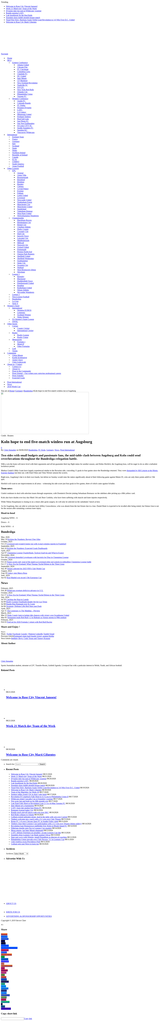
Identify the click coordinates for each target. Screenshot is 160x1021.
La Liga (15, 301)
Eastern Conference (20, 63)
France (15, 139)
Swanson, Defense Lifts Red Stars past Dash (24, 606)
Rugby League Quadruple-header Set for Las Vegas (26, 602)
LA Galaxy (21, 112)
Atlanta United (23, 65)
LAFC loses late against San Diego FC (26, 808)
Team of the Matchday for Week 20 (25, 792)
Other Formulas (23, 346)
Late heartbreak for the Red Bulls (19, 15)
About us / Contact (14, 364)
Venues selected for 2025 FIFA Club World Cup (26, 569)
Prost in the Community (21, 371)
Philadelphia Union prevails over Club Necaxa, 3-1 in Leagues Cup (37, 839)
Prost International (14, 382)
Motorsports (17, 339)
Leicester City (22, 238)
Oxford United (23, 247)
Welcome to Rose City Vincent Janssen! (22, 6)
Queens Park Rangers (25, 254)
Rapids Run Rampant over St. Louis (20, 604)
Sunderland (21, 209)
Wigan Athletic (23, 290)
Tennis (15, 351)
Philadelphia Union (24, 94)
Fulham (20, 193)
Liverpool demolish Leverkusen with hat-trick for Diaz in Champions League (38, 557)
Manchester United (24, 207)
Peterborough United (25, 283)
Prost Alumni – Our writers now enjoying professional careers (36, 373)
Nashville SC (22, 85)
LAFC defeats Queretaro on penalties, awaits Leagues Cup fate (36, 833)
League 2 (16, 294)
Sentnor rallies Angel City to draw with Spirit (29, 794)
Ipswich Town (23, 236)
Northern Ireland (18, 153)
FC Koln (41, 450)
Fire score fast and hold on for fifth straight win (29, 801)
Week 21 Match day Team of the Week (21, 9)
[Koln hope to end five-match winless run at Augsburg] (45, 433)
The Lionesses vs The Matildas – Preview (23, 611)
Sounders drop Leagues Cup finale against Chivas (30, 835)
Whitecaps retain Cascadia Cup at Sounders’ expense (32, 799)
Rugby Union (22, 337)
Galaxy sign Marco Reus (17, 573)
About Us (16, 369)
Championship (18, 218)
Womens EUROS (24, 310)
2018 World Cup (13, 387)
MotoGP (20, 344)
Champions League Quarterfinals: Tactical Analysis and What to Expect (35, 553)
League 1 (16, 274)
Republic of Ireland (20, 155)
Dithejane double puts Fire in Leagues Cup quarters (31, 828)
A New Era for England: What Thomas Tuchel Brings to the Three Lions (35, 564)
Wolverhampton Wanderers (28, 216)
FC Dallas (21, 105)
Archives (9, 854)
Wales (14, 150)
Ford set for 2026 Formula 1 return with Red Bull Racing (29, 622)
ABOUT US (11, 903)
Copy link (28, 1018)
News (9, 384)
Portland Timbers (24, 117)
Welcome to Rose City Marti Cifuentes (21, 22)
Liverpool (21, 198)
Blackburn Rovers (24, 220)
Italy (14, 144)
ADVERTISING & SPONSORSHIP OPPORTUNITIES (29, 916)
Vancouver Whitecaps (25, 132)
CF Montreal (22, 81)
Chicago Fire (22, 67)
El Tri (14, 159)
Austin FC (21, 101)
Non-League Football (20, 297)
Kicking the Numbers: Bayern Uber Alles (24, 539)
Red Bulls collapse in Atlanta (22, 815)
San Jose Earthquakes (25, 123)
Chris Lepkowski (19, 362)
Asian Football (18, 166)
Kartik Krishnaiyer (19, 358)
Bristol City (21, 225)
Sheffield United (23, 256)
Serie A (15, 303)
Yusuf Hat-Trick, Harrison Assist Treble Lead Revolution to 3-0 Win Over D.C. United (40, 20)
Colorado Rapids (24, 103)
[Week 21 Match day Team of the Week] (19, 718)
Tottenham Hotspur (24, 211)
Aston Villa (21, 175)
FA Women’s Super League (23, 319)
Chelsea (20, 186)
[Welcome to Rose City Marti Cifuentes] (19, 747)
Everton (20, 191)
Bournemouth (22, 177)
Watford (20, 267)
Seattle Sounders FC (25, 128)
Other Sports (12, 324)
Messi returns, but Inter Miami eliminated (27, 830)
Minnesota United (24, 114)
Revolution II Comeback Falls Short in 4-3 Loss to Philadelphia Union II (39, 797)
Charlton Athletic (24, 227)
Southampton (22, 261)
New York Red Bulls (25, 90)
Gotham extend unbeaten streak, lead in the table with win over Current (39, 817)
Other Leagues (13, 168)
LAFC (19, 110)
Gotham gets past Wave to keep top (25, 844)
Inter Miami (21, 78)
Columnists (11, 353)
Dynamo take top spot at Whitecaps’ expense (23, 11)
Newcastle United (24, 200)
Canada (15, 157)
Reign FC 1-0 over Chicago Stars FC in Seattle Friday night (34, 821)
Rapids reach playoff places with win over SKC (30, 812)
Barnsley (20, 276)
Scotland (15, 146)
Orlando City (22, 92)
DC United (21, 76)
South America (18, 164)
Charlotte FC (22, 74)
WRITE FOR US (13, 912)
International (12, 135)
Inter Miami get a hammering (22, 806)
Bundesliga (16, 299)
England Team (18, 137)
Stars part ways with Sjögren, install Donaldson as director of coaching (39, 837)
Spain (14, 148)
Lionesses (21, 312)
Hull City (21, 234)
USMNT (15, 162)
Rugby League (23, 335)
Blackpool (21, 279)
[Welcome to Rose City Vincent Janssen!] (19, 690)
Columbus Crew (23, 72)
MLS (9, 60)
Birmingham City (24, 222)
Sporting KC (22, 130)
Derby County (23, 229)
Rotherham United (24, 288)
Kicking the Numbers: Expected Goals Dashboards (27, 548)
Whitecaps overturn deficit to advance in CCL (25, 590)
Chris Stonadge (10, 450)
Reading (20, 285)
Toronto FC (21, 96)
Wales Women (23, 317)
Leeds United (22, 195)
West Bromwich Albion (26, 270)
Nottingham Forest (24, 202)
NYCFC (20, 87)
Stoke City (21, 263)
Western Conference (20, 99)
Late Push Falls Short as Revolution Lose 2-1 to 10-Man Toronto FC (38, 803)
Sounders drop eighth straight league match (23, 18)
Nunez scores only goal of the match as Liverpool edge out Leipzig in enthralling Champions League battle (49, 562)
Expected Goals (18, 378)
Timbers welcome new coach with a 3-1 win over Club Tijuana (36, 819)
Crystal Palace (22, 189)
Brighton (20, 182)
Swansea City (22, 265)
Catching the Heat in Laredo (17, 599)
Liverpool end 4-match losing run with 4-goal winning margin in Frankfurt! (36, 544)
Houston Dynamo (24, 108)
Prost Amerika (18, 376)
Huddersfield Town (25, 281)
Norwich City (22, 245)
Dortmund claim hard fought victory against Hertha (34, 636)
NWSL (15, 321)
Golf (14, 349)
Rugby (15, 333)
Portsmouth (21, 249)
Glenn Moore (17, 355)
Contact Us (16, 367)
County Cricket (23, 328)
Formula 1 (21, 342)
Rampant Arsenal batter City (22, 810)
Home (9, 58)
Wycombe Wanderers (25, 292)
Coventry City (22, 231)
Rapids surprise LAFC (15, 13)
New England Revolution (27, 83)
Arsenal (20, 173)
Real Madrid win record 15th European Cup (24, 578)
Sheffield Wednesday (25, 258)
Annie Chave (17, 360)
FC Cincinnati (22, 69)
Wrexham (21, 272)
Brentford (21, 180)
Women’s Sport (13, 306)
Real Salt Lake (23, 119)
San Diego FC (23, 121)
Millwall (20, 243)
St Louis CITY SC (24, 126)
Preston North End (24, 252)
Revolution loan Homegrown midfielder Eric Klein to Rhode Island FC (39, 826)
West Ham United (24, 213)
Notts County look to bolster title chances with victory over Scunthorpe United (38, 615)
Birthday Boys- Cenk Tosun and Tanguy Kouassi (30, 638)
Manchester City (23, 204)
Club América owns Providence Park (25, 842)
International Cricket (25, 330)
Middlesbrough (23, 240)
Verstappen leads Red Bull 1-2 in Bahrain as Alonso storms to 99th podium (36, 617)
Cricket (15, 326)
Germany (16, 141)
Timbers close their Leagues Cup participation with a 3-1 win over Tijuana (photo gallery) (46, 824)
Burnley (20, 184)
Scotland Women (24, 315)
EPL (14, 171)
